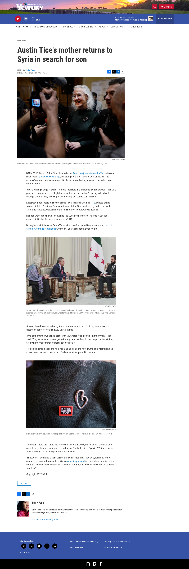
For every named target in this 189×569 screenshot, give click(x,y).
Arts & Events (86, 27)
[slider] (29, 18)
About (102, 27)
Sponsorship (135, 27)
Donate (168, 6)
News (26, 27)
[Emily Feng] (23, 509)
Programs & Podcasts (46, 27)
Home (17, 27)
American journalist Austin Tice (89, 173)
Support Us (117, 27)
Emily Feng (30, 70)
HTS (93, 202)
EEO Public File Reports (113, 547)
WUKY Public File (76, 547)
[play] (18, 18)
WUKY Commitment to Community (84, 542)
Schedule (68, 27)
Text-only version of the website (117, 542)
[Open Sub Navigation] (30, 27)
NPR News (21, 40)
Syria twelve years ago (48, 176)
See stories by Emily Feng (45, 519)
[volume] (26, 19)
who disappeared (76, 461)
